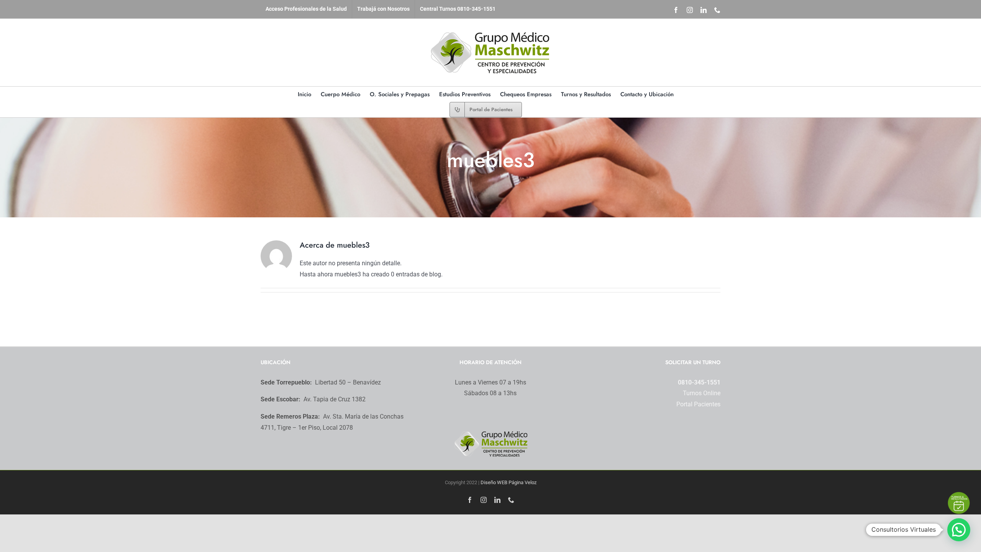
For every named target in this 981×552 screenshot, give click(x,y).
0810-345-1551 (699, 382)
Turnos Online (701, 393)
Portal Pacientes (698, 404)
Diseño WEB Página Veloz (508, 482)
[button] (958, 529)
